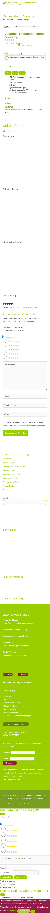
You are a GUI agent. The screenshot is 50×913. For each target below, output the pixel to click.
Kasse (5, 700)
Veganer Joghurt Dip (13, 598)
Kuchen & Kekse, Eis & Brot (14, 467)
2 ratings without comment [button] (26, 308)
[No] (32, 911)
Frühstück (7, 459)
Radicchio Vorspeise (13, 576)
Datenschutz (12, 911)
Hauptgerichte (8, 463)
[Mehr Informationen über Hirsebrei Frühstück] (25, 217)
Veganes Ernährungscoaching (15, 630)
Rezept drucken (26, 46)
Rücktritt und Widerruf (11, 703)
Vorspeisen (7, 490)
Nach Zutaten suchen (11, 498)
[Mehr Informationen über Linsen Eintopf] (25, 270)
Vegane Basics (8, 486)
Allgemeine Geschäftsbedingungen (17, 716)
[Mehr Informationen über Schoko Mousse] (25, 164)
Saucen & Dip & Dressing (13, 474)
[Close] (2, 814)
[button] (5, 40)
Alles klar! (24, 911)
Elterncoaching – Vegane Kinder (16, 636)
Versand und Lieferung (12, 712)
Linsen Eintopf (10, 295)
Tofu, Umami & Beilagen (12, 482)
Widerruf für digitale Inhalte (13, 706)
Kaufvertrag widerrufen (16, 724)
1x (8, 73)
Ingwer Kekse (10, 529)
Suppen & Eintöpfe (10, 478)
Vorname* (7, 752)
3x (22, 73)
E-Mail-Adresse (6, 873)
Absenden (7, 877)
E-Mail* (5, 759)
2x (15, 73)
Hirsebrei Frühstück (13, 242)
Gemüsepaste (10, 136)
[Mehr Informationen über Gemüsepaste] (9, 131)
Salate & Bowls (9, 470)
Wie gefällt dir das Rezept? (13, 327)
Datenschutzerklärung (20, 732)
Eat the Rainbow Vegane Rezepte (16, 455)
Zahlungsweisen (9, 709)
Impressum (8, 803)
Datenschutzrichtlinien (11, 779)
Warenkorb (7, 696)
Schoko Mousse (11, 189)
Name (2, 868)
